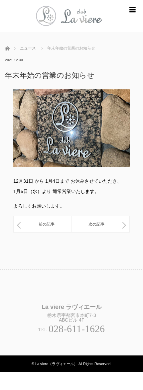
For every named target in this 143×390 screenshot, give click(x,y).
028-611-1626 (77, 328)
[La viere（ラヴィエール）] (71, 29)
